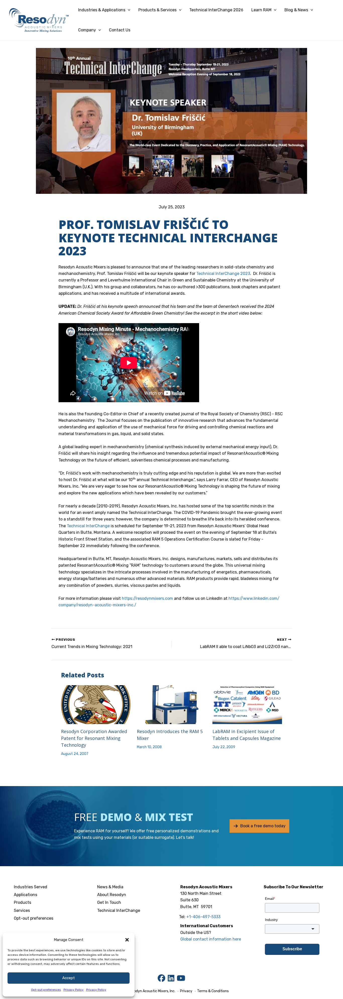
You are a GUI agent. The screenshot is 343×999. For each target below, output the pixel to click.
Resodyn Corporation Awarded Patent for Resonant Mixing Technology (94, 738)
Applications (25, 894)
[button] (127, 939)
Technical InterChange (88, 525)
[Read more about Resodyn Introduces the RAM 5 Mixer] (171, 704)
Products (22, 902)
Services (22, 910)
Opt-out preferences (46, 989)
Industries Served (30, 887)
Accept (68, 978)
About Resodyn (111, 894)
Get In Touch (109, 902)
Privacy (186, 991)
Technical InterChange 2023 (223, 273)
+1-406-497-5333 (203, 916)
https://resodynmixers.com (147, 598)
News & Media (110, 887)
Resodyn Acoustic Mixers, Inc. (151, 991)
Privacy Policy (74, 989)
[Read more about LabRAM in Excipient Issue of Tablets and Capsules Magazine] (247, 704)
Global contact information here (210, 939)
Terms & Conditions (212, 991)
